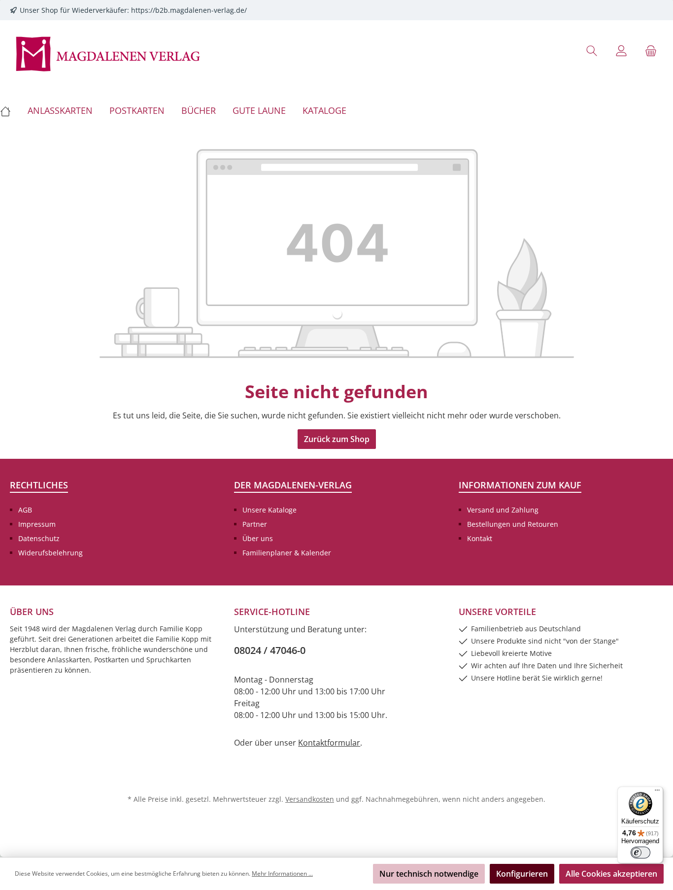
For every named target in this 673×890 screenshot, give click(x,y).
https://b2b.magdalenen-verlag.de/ (189, 10)
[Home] (9, 110)
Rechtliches (39, 485)
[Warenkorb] (651, 50)
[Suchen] (591, 50)
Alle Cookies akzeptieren (611, 873)
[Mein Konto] (621, 50)
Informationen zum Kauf (520, 485)
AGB (25, 509)
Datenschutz (39, 538)
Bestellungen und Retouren (512, 524)
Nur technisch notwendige (428, 873)
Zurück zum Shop (337, 439)
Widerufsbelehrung (50, 552)
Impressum (37, 524)
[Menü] (657, 792)
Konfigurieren (522, 873)
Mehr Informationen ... (282, 873)
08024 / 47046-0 (269, 650)
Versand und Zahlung (502, 509)
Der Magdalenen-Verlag (293, 485)
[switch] (640, 852)
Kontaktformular (329, 742)
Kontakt (479, 538)
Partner (254, 524)
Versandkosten (309, 799)
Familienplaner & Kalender (286, 552)
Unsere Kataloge (269, 509)
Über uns (257, 538)
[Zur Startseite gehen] (108, 53)
